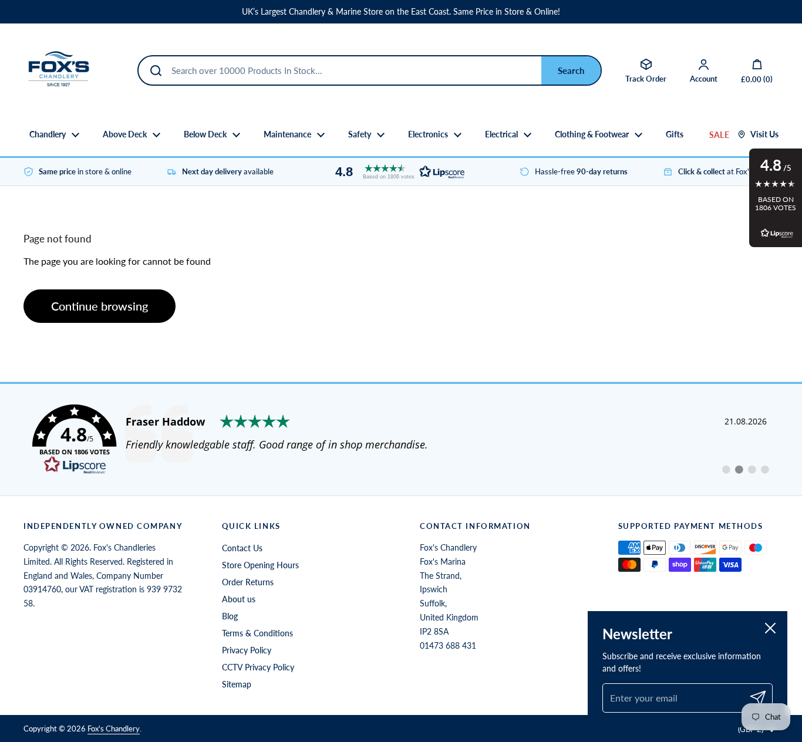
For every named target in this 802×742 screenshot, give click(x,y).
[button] (397, 171)
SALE (719, 135)
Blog (230, 616)
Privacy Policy (246, 650)
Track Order (645, 78)
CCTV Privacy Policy (258, 667)
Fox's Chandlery (113, 728)
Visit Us (764, 134)
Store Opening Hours (260, 565)
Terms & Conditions (257, 633)
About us (238, 599)
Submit (571, 70)
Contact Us (242, 548)
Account (703, 78)
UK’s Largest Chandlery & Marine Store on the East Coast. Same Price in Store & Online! (401, 11)
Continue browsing (99, 306)
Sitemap (236, 684)
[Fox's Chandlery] (58, 70)
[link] (401, 439)
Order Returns (248, 582)
